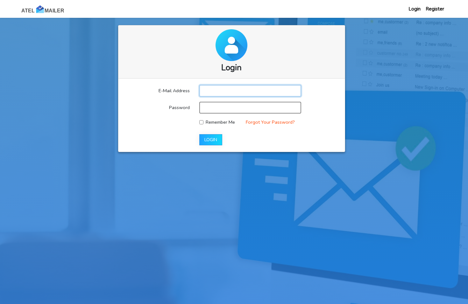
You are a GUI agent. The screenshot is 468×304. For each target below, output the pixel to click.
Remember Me (220, 122)
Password (179, 107)
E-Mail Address (174, 90)
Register (435, 9)
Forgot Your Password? (270, 122)
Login (414, 9)
